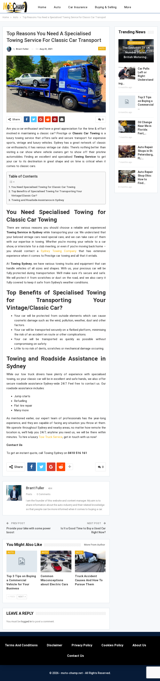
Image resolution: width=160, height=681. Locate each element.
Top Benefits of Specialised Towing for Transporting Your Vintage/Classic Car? (46, 193)
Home (42, 7)
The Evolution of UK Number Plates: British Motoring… (136, 52)
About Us (139, 645)
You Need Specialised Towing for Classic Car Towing (43, 186)
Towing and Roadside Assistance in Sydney (37, 200)
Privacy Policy (82, 645)
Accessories (136, 43)
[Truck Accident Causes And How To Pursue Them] (90, 561)
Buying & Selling (105, 7)
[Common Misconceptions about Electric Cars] (56, 561)
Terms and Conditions (21, 645)
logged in (26, 621)
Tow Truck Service (50, 437)
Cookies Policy (112, 645)
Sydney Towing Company (58, 251)
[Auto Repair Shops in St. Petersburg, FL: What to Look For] (126, 151)
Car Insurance (77, 7)
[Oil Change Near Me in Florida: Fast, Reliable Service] (126, 126)
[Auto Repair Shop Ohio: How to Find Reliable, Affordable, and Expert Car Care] (126, 176)
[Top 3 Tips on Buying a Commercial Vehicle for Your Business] (21, 561)
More (127, 7)
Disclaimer (54, 645)
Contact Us (75, 656)
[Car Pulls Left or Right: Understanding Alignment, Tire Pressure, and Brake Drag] (126, 73)
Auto (57, 7)
